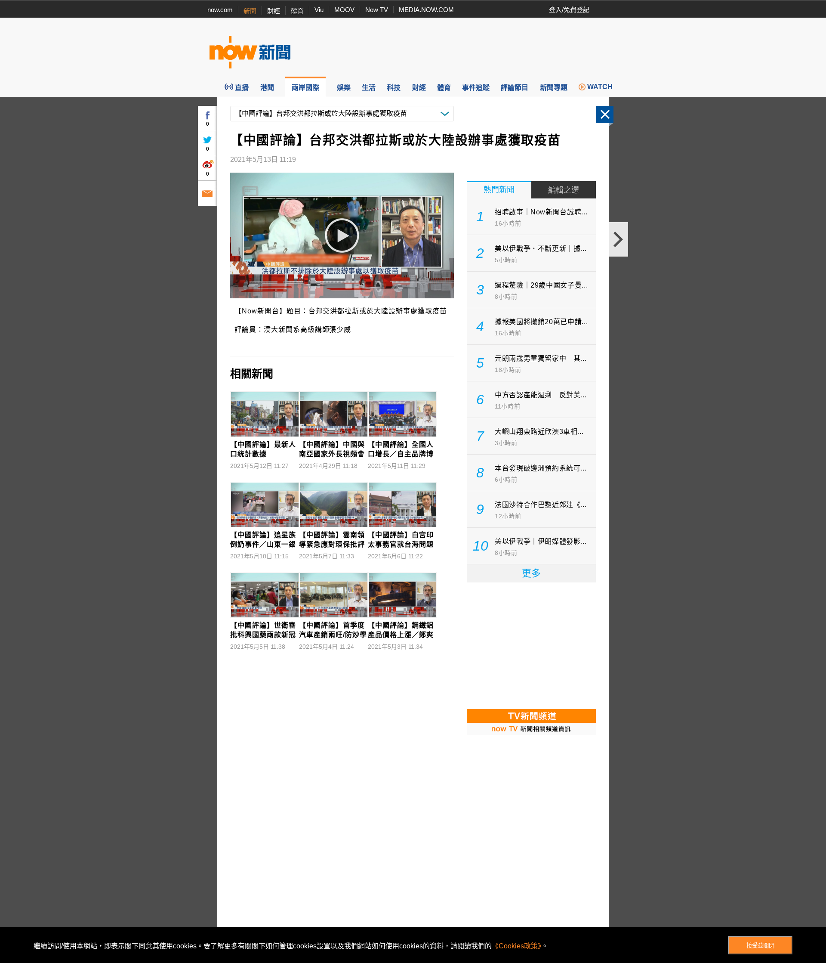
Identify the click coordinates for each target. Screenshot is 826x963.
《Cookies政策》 (516, 946)
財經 (273, 11)
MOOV (344, 9)
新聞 (249, 11)
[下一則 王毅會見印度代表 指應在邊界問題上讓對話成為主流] (618, 239)
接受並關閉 (760, 945)
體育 (297, 11)
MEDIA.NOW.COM (426, 9)
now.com (220, 9)
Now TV (376, 9)
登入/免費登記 (569, 9)
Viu (319, 9)
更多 (531, 573)
